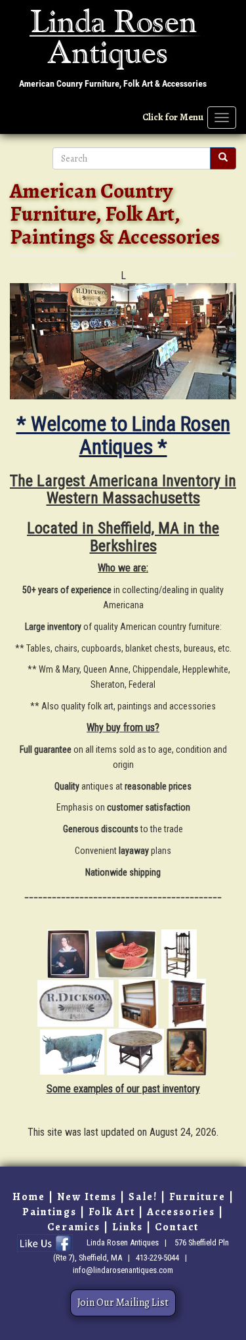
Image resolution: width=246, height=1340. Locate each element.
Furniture (197, 1197)
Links (127, 1227)
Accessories (181, 1212)
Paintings (49, 1212)
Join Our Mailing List (123, 1302)
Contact (177, 1227)
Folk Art (112, 1212)
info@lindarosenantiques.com (123, 1270)
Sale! (143, 1197)
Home (28, 1197)
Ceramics (73, 1227)
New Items (87, 1197)
